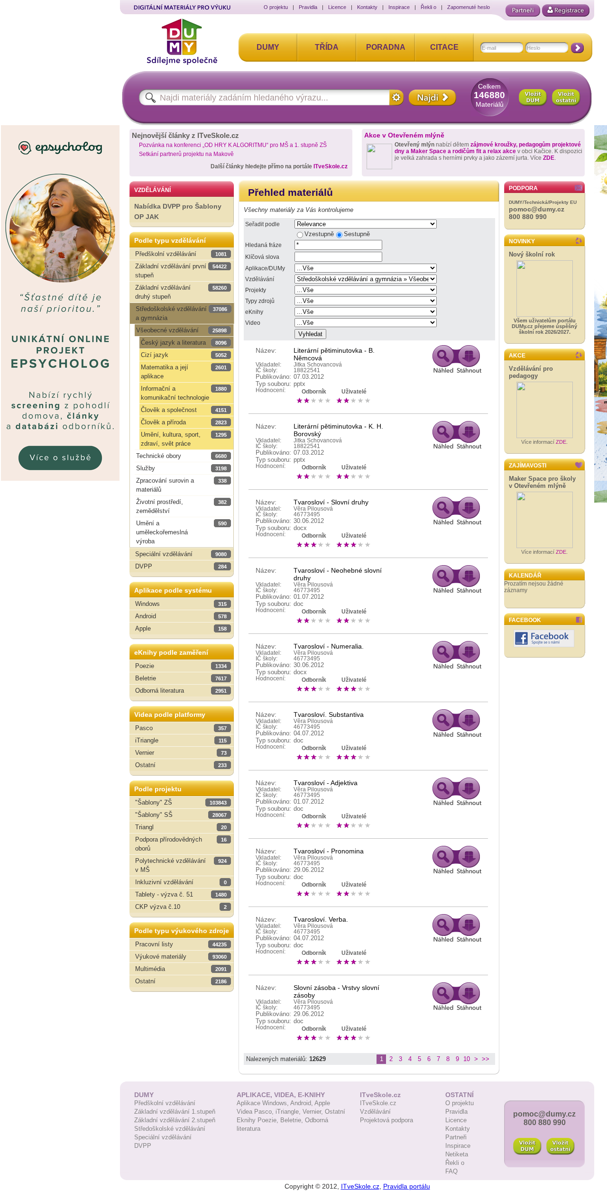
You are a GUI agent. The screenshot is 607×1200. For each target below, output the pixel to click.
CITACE (444, 47)
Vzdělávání (259, 279)
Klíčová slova (262, 257)
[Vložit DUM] (533, 97)
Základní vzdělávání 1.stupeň (174, 1111)
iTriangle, (289, 1111)
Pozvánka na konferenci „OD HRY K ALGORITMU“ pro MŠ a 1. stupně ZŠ (233, 145)
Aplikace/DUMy (265, 268)
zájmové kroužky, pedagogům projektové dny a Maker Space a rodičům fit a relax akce (488, 148)
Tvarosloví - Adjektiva (326, 783)
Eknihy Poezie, (258, 1120)
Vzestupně (319, 234)
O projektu (276, 7)
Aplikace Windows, (263, 1103)
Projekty (255, 290)
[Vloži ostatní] (560, 1146)
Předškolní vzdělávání (164, 1103)
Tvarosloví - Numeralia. (329, 646)
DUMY (268, 47)
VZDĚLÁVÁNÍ (152, 190)
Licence (337, 7)
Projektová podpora (386, 1120)
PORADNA (385, 47)
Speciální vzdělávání (163, 1137)
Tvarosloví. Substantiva (329, 714)
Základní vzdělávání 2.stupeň (174, 1120)
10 (466, 1059)
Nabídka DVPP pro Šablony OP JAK (177, 211)
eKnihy (254, 312)
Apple (322, 1103)
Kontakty (367, 7)
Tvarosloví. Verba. (321, 919)
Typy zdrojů (260, 301)
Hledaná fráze (263, 245)
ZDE (548, 158)
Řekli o (428, 7)
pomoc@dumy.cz (536, 209)
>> (485, 1059)
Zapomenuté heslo (468, 7)
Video (252, 323)
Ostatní (335, 1111)
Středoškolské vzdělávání (169, 1128)
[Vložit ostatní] (566, 97)
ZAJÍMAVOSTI (527, 465)
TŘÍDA (327, 47)
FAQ (451, 1171)
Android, (302, 1103)
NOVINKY (522, 241)
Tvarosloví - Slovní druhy (331, 502)
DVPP (142, 1145)
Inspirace (399, 7)
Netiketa (456, 1154)
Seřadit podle (262, 224)
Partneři (456, 1137)
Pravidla (308, 7)
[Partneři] (523, 10)
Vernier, (314, 1111)
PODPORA (523, 188)
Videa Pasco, (256, 1111)
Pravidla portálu (406, 1186)
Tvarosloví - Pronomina (329, 851)
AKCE (517, 355)
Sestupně (357, 234)
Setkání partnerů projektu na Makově (186, 154)
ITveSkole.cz (330, 166)
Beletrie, (292, 1120)
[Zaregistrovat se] (566, 10)
